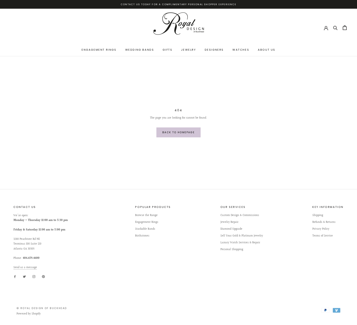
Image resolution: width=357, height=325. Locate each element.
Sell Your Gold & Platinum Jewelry (241, 236)
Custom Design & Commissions (239, 215)
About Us (266, 50)
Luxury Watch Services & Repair (240, 243)
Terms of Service (322, 236)
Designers (214, 50)
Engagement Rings (99, 50)
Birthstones (142, 236)
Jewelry (188, 50)
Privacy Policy (320, 229)
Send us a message (25, 267)
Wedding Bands (139, 50)
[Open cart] (345, 27)
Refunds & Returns (324, 222)
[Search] (335, 27)
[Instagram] (33, 276)
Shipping (317, 215)
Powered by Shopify (29, 314)
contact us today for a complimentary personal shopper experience (178, 4)
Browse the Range (146, 215)
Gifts (167, 50)
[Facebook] (14, 276)
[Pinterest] (43, 276)
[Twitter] (24, 276)
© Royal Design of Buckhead (42, 308)
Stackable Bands (145, 229)
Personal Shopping (231, 249)
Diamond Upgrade (231, 229)
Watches (240, 50)
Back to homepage (178, 132)
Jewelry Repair (229, 222)
